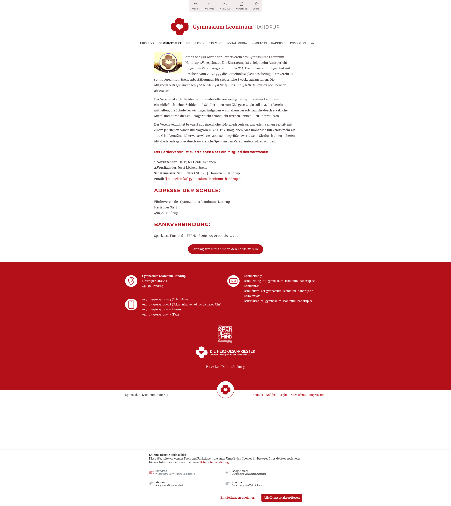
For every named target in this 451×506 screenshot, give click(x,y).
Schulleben (195, 43)
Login (283, 394)
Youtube (248, 483)
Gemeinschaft (170, 43)
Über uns (147, 43)
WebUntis (259, 43)
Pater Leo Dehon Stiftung (225, 367)
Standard (175, 472)
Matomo (171, 483)
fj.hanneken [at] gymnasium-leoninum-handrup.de (203, 179)
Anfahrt (271, 394)
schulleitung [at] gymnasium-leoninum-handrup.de (279, 281)
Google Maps (249, 472)
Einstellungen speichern (238, 497)
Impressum (317, 394)
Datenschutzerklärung (214, 462)
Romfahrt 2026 (302, 43)
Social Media (237, 43)
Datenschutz (298, 394)
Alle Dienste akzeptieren (282, 497)
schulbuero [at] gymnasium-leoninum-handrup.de (278, 291)
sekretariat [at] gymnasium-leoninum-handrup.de (278, 301)
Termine (215, 43)
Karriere (278, 43)
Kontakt (258, 394)
